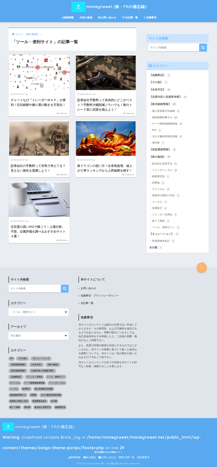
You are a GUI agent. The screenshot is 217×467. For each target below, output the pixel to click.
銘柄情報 (69, 17)
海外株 (157, 142)
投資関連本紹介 (163, 240)
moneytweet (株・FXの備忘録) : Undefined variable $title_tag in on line (102, 428)
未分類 (155, 247)
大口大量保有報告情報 (166, 136)
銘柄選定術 (160, 176)
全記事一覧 (131, 17)
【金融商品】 (159, 75)
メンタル (159, 201)
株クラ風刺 (160, 220)
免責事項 (151, 17)
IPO (156, 130)
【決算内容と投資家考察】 (167, 96)
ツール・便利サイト (165, 227)
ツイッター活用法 (164, 214)
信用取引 (159, 208)
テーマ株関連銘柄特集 (167, 123)
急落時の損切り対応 (165, 195)
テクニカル (160, 189)
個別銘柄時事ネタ (164, 117)
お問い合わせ (108, 17)
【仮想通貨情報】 (162, 149)
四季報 (158, 182)
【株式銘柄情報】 (162, 104)
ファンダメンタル (164, 170)
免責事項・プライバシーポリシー (100, 295)
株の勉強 (87, 17)
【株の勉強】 (159, 156)
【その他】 (157, 82)
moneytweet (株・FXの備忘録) (116, 6)
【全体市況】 (159, 89)
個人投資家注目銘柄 (165, 110)
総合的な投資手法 (164, 163)
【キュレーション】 (163, 233)
